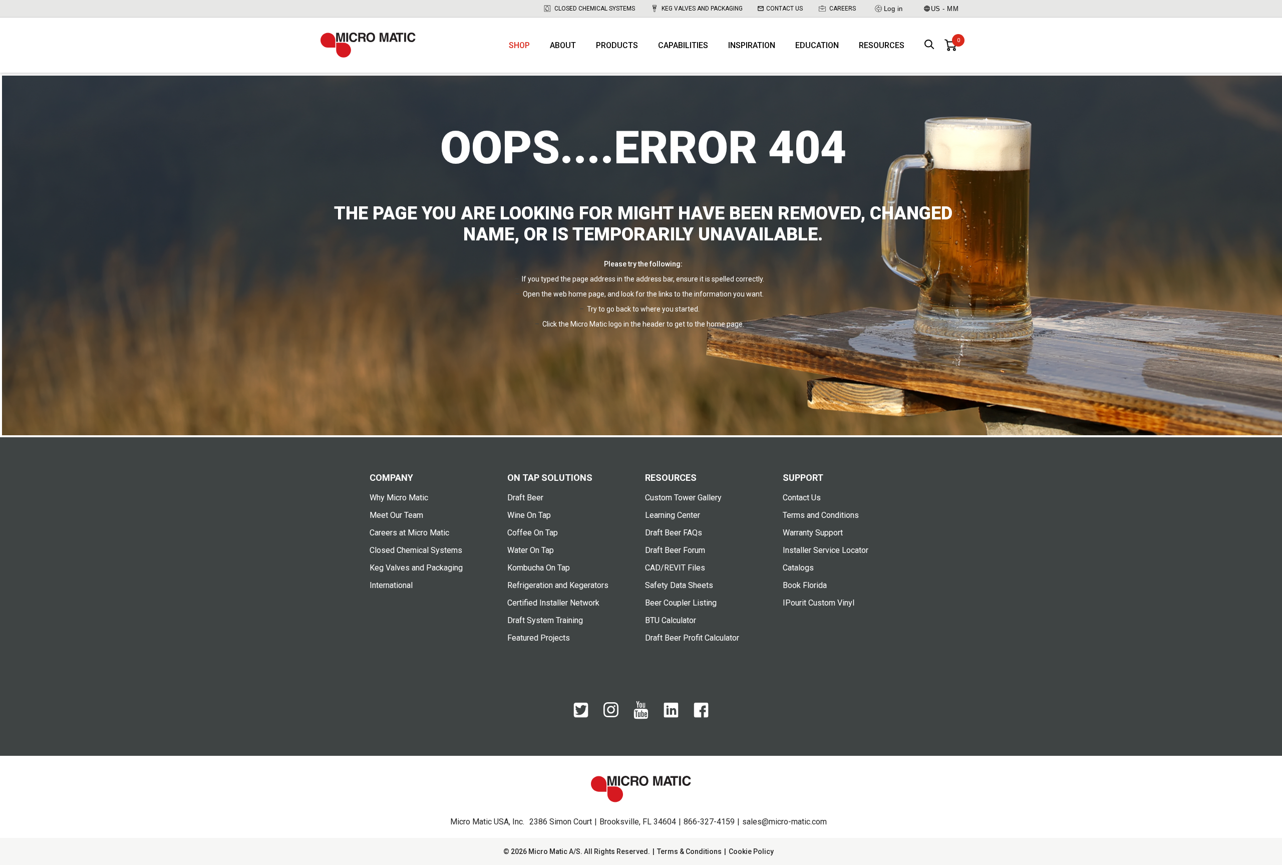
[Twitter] (580, 715)
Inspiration (751, 45)
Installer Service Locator (825, 550)
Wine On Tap (529, 515)
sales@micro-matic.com (784, 821)
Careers (842, 8)
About (563, 45)
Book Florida (805, 585)
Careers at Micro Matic (409, 532)
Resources (881, 45)
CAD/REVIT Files (675, 567)
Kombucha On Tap (538, 567)
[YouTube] (641, 717)
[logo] (368, 45)
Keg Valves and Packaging (702, 8)
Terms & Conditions (689, 851)
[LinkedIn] (671, 715)
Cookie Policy (751, 851)
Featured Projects (538, 638)
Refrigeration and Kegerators (557, 585)
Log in (893, 9)
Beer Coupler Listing (681, 603)
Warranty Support (813, 532)
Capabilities (683, 45)
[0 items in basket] (950, 45)
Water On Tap (530, 550)
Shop (519, 45)
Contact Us (784, 8)
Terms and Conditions (821, 515)
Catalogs (798, 567)
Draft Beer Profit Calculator (692, 638)
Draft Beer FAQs (673, 532)
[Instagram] (610, 715)
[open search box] (929, 45)
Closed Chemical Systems (594, 8)
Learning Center (672, 515)
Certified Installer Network (553, 603)
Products (617, 45)
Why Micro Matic (399, 497)
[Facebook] (701, 715)
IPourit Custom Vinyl (818, 603)
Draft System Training (545, 620)
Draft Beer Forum (675, 550)
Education (817, 45)
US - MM (945, 9)
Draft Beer (525, 497)
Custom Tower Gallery (683, 497)
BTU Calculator (670, 620)
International (391, 585)
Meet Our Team (396, 515)
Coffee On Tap (532, 532)
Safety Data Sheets (679, 585)
